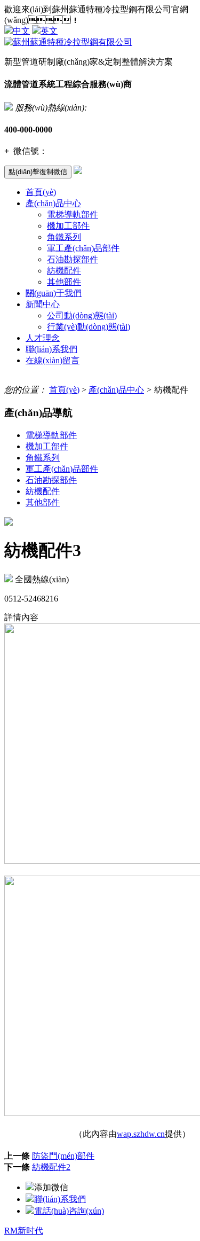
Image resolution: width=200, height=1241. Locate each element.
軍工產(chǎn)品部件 (83, 248)
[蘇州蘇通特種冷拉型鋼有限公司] (68, 41)
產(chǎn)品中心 (53, 203)
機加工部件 (68, 225)
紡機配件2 (51, 1167)
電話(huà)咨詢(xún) (69, 1210)
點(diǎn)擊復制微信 (38, 172)
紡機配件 (64, 270)
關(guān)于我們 (54, 293)
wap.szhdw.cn (141, 1133)
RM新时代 (23, 1230)
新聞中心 (43, 304)
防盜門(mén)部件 (63, 1155)
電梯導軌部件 (72, 214)
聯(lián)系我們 (51, 349)
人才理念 (43, 337)
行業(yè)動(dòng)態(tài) (88, 326)
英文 (49, 30)
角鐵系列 (64, 236)
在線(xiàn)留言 (52, 360)
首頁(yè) (41, 192)
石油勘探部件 (72, 259)
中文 (21, 30)
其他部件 (64, 281)
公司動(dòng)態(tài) (82, 315)
